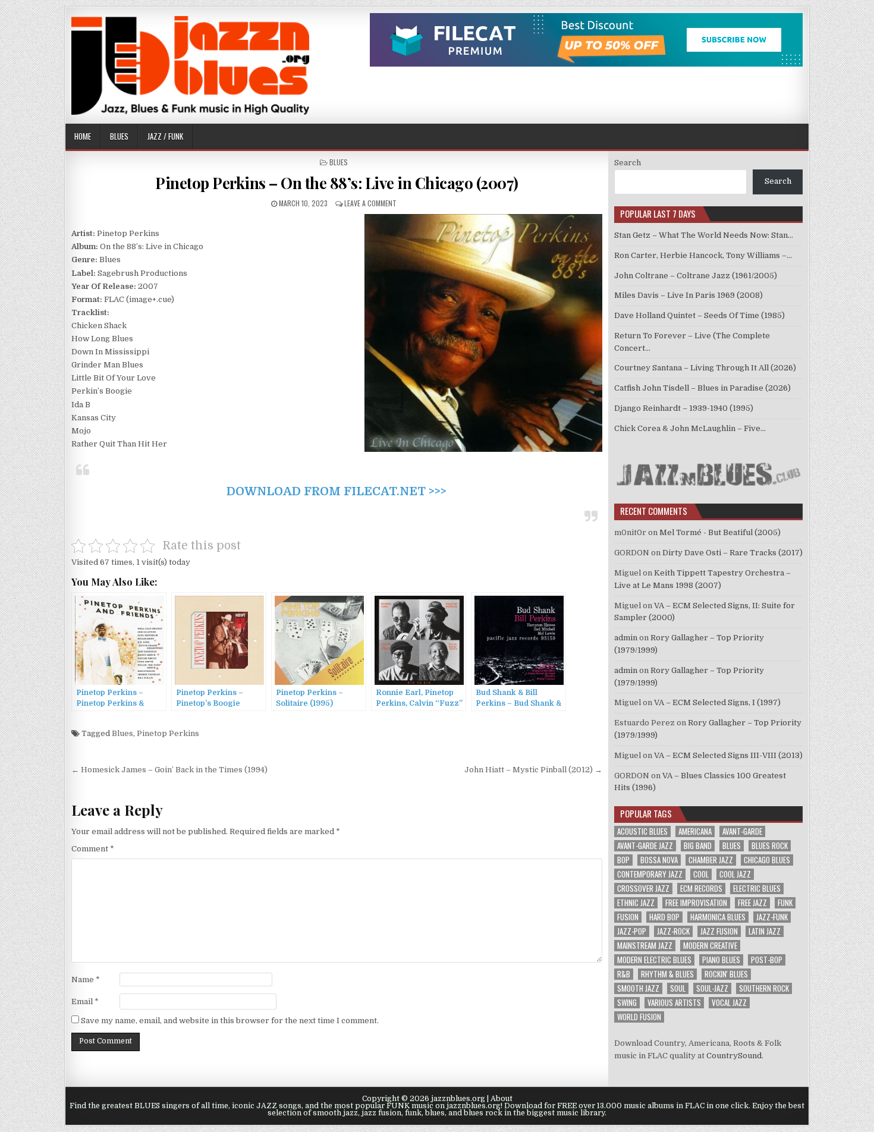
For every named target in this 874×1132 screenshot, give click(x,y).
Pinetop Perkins (168, 733)
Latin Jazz (765, 931)
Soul (678, 988)
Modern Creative (710, 945)
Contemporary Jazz (650, 874)
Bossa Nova (659, 860)
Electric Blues (757, 888)
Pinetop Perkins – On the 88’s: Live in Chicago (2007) (336, 182)
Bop (623, 860)
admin (625, 637)
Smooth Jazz (638, 988)
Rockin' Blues (726, 974)
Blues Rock (770, 845)
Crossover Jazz (643, 888)
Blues (119, 136)
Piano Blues (721, 960)
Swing (627, 1002)
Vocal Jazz (729, 1002)
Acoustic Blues (642, 831)
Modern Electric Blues (654, 960)
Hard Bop (664, 917)
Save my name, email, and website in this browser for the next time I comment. (230, 1020)
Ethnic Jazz (636, 902)
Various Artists (674, 1002)
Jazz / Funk (165, 136)
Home (82, 136)
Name (85, 979)
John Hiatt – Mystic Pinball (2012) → (533, 769)
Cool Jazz (735, 874)
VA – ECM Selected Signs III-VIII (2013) (728, 755)
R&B (623, 974)
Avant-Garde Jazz (645, 845)
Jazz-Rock (673, 931)
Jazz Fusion (719, 931)
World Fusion (639, 1017)
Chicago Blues (767, 860)
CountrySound (734, 1055)
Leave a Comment (370, 203)
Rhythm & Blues (667, 974)
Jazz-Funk (772, 917)
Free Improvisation (696, 902)
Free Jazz (752, 902)
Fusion (628, 917)
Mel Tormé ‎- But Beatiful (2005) (720, 532)
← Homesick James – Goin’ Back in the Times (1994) (169, 769)
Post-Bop (766, 960)
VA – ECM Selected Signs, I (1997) (717, 702)
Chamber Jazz (710, 860)
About (502, 1099)
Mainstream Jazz (644, 945)
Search (627, 162)
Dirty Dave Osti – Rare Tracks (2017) (732, 552)
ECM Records (701, 888)
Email (85, 1001)
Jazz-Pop (631, 931)
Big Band (698, 845)
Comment (92, 848)
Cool (701, 874)
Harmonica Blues (718, 917)
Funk (785, 902)
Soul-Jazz (712, 988)
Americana (695, 831)
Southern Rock (764, 988)
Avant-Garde (742, 831)
